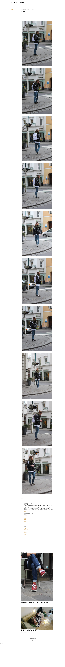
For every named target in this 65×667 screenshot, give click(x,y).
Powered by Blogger (33, 638)
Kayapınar (26, 530)
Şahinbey (25, 528)
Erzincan (25, 517)
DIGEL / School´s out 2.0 (29, 630)
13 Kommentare (26, 632)
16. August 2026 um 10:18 (31, 513)
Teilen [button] (12, 9)
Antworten (25, 511)
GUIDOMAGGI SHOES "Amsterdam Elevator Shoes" (35, 602)
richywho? (19, 3)
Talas (25, 533)
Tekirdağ (25, 515)
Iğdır (25, 519)
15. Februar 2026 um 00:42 (31, 503)
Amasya (25, 521)
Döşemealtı (26, 532)
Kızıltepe (26, 529)
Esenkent (25, 531)
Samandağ (25, 527)
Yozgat (25, 520)
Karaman (25, 516)
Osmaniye (25, 518)
